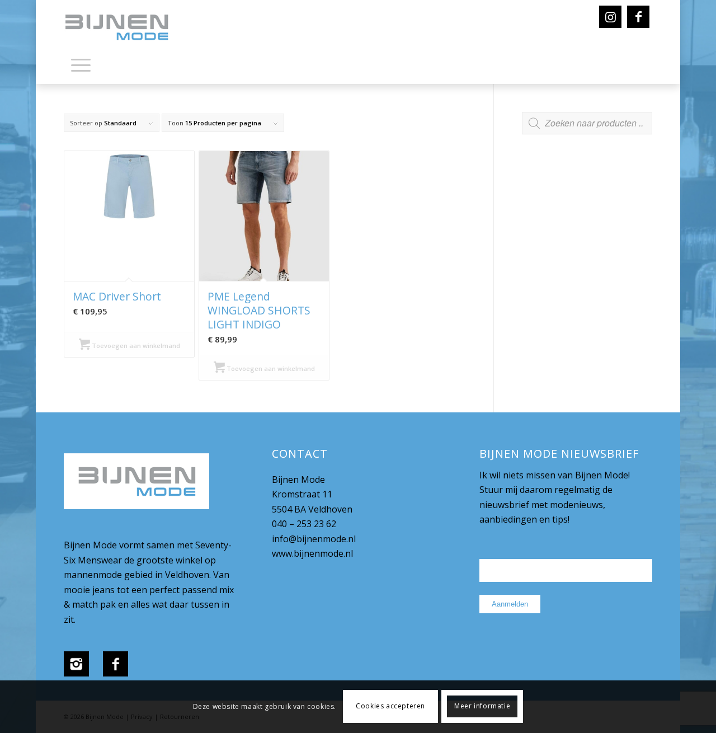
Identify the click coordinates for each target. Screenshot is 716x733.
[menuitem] (81, 67)
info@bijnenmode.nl (314, 539)
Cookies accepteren (390, 706)
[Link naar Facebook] (638, 17)
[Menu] (81, 64)
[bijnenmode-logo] (125, 28)
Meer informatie (482, 706)
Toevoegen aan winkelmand (135, 345)
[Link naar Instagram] (610, 17)
